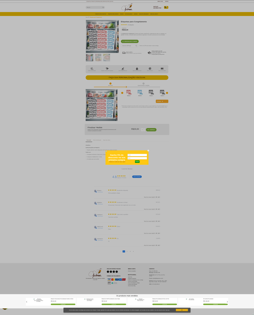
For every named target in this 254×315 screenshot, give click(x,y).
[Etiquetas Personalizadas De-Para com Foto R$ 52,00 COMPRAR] (140, 304)
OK (182, 310)
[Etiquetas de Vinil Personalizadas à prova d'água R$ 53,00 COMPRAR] (89, 304)
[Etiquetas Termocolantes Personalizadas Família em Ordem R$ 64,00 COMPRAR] (39, 304)
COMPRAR (63, 304)
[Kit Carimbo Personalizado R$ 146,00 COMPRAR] (191, 304)
